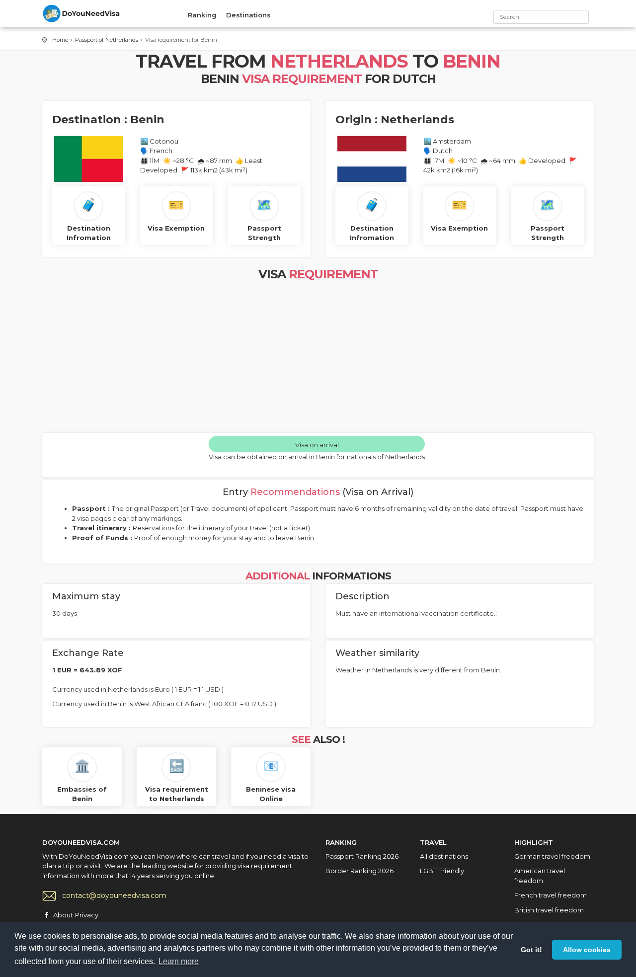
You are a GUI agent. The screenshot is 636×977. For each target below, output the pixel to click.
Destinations (248, 15)
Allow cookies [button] (587, 950)
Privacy (86, 915)
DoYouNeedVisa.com (82, 13)
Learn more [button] (179, 961)
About (63, 915)
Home (60, 39)
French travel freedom (550, 895)
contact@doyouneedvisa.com (114, 895)
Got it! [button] (531, 950)
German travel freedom (552, 856)
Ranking (202, 15)
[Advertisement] (318, 358)
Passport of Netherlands (106, 39)
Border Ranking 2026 (359, 871)
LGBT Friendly (442, 871)
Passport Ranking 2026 (361, 856)
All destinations (444, 856)
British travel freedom (549, 910)
